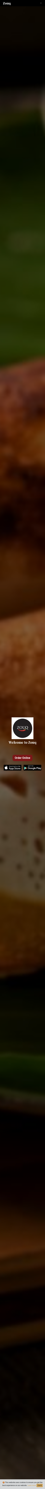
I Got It (39, 1485)
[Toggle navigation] (40, 3)
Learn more (31, 1485)
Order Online (22, 757)
